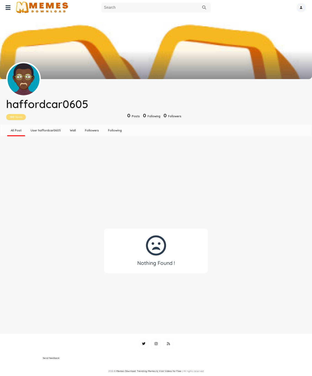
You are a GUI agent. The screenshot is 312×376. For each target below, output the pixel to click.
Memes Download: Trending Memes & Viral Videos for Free (148, 371)
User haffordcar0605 (46, 130)
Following (115, 130)
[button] (301, 7)
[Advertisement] (156, 176)
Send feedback (51, 358)
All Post (16, 130)
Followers (92, 130)
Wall (73, 130)
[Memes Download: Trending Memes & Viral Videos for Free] (41, 7)
